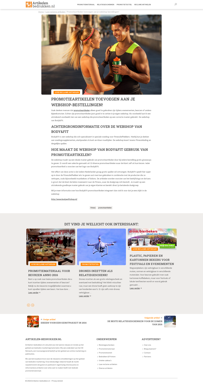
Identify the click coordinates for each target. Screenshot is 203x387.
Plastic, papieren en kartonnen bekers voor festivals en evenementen (152, 260)
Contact (147, 352)
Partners (147, 356)
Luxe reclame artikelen (55, 11)
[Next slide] (32, 305)
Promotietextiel (90, 264)
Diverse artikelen (105, 368)
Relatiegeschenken (106, 345)
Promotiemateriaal (107, 349)
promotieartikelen (82, 110)
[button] (176, 4)
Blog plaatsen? (150, 349)
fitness (93, 208)
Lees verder (33, 292)
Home (41, 11)
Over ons (147, 345)
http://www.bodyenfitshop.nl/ (64, 199)
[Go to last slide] (28, 305)
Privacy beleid (57, 381)
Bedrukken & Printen (107, 356)
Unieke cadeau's (105, 360)
